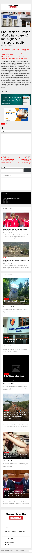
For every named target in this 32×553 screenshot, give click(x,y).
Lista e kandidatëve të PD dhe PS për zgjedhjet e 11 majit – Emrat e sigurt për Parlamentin (15, 493)
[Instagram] (8, 539)
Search (3, 167)
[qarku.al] (12, 8)
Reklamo (14, 531)
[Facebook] (5, 539)
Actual (4, 257)
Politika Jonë (22, 531)
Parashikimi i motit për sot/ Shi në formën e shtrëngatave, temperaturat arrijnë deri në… (24, 160)
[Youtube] (12, 539)
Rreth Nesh (7, 531)
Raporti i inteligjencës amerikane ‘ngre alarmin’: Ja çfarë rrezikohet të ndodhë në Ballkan (8, 160)
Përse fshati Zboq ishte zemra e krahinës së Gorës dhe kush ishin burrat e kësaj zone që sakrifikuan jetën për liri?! (16, 260)
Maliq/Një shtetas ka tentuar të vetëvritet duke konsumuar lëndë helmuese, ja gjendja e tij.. (15, 378)
